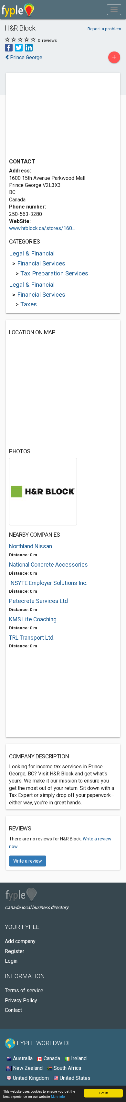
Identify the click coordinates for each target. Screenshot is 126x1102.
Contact (13, 1010)
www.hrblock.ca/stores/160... (42, 228)
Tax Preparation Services (54, 273)
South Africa (66, 1068)
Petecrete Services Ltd (38, 601)
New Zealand (27, 1068)
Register (14, 951)
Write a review (27, 861)
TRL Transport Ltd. (32, 637)
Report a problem (104, 28)
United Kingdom (30, 1078)
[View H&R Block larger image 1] (43, 491)
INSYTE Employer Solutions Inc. (48, 583)
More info (58, 1096)
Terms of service (24, 990)
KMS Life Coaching (33, 619)
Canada (51, 1058)
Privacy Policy (21, 1000)
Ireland (78, 1058)
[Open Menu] (114, 9)
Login (11, 961)
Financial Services (41, 263)
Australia (22, 1058)
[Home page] (18, 10)
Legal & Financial (32, 253)
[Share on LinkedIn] (29, 47)
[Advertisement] (57, 116)
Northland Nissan (30, 546)
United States (74, 1078)
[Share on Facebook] (9, 47)
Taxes (28, 304)
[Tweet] (19, 47)
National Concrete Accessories (48, 564)
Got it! (103, 1092)
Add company (20, 941)
